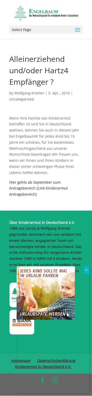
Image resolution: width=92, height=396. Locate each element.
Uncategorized (21, 99)
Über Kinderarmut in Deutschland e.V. (42, 222)
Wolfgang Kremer (29, 93)
